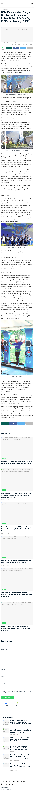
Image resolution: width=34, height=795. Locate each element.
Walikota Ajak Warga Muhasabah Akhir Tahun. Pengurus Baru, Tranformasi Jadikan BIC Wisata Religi (20, 722)
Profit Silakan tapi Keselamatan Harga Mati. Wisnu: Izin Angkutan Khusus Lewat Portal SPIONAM (19, 747)
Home (2, 9)
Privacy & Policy (15, 781)
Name (3, 669)
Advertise (8, 781)
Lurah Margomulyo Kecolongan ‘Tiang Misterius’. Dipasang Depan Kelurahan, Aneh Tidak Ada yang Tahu (20, 756)
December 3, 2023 (15, 760)
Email (3, 676)
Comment (4, 649)
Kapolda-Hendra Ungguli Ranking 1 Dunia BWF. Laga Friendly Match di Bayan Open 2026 (16, 562)
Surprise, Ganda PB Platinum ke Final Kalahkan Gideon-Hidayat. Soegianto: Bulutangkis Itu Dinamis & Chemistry (16, 495)
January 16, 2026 (14, 743)
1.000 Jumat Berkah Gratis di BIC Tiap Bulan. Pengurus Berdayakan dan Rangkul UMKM (20, 739)
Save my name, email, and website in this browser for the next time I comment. (17, 692)
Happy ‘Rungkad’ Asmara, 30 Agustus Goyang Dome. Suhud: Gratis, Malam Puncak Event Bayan (16, 529)
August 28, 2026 (5, 533)
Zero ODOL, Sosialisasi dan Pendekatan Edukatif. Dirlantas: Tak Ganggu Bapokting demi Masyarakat (16, 594)
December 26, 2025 (15, 726)
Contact (23, 781)
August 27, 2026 (5, 599)
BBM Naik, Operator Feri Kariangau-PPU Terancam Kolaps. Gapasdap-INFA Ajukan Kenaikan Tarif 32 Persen (20, 730)
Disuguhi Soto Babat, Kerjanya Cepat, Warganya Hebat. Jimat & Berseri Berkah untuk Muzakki (16, 462)
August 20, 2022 (14, 770)
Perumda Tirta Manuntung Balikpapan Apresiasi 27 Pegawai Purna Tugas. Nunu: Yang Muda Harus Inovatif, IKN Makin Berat (20, 766)
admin (4, 25)
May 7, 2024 (13, 751)
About (2, 781)
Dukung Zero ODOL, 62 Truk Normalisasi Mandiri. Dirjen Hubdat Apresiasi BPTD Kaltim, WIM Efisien (16, 628)
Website (3, 684)
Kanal (6, 9)
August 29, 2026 (5, 465)
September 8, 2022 (15, 734)
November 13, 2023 (13, 25)
